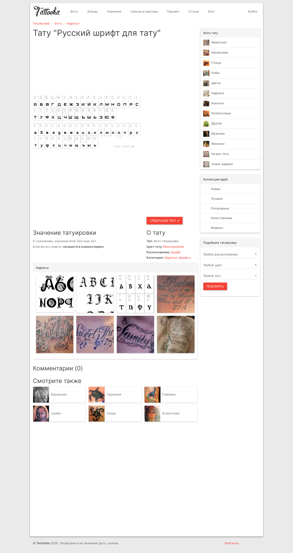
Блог (211, 11)
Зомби (56, 413)
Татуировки (41, 23)
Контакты (232, 543)
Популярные (219, 208)
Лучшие (216, 199)
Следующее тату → (164, 220)
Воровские (59, 394)
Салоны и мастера (144, 11)
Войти (252, 11)
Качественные (221, 218)
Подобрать (215, 286)
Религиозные (221, 113)
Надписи (73, 23)
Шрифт (176, 252)
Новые (215, 189)
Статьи (193, 11)
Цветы (216, 83)
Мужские (218, 134)
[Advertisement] (145, 68)
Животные (219, 42)
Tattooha (47, 11)
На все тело (220, 154)
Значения (113, 11)
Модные (216, 228)
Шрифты (185, 257)
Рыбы (215, 73)
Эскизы (92, 11)
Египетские (171, 413)
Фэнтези (217, 103)
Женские (218, 144)
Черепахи (114, 394)
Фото (74, 11)
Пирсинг (172, 11)
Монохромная (173, 247)
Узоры (111, 413)
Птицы (216, 63)
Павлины (169, 394)
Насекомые (219, 52)
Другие (216, 123)
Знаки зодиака (222, 164)
